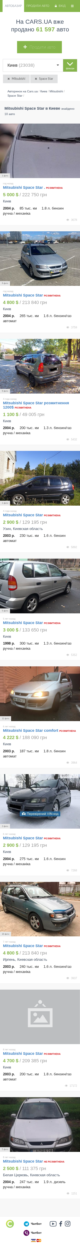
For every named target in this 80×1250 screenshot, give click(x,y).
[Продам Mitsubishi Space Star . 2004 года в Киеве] (40, 151)
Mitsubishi (18, 78)
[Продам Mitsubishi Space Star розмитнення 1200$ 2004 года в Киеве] (40, 366)
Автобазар (13, 5)
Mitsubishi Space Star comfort (30, 730)
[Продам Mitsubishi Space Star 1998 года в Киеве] (40, 586)
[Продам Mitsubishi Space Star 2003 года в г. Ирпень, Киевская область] (40, 909)
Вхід (62, 5)
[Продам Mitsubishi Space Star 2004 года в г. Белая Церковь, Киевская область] (40, 1124)
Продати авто (37, 5)
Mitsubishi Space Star (23, 295)
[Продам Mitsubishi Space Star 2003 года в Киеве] (40, 1017)
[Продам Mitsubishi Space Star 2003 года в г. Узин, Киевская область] (40, 478)
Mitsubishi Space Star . (24, 187)
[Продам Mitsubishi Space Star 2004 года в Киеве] (40, 258)
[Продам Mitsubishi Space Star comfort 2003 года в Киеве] (40, 693)
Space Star (46, 78)
